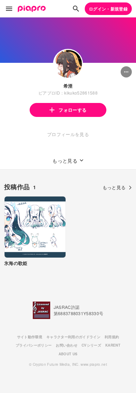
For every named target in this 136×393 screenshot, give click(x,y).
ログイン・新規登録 (108, 9)
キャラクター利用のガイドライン (73, 336)
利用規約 (112, 336)
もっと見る (114, 187)
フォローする (72, 109)
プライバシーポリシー (34, 345)
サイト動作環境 (29, 336)
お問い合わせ (66, 345)
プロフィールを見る (68, 134)
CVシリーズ (91, 345)
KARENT (112, 345)
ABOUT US (68, 353)
